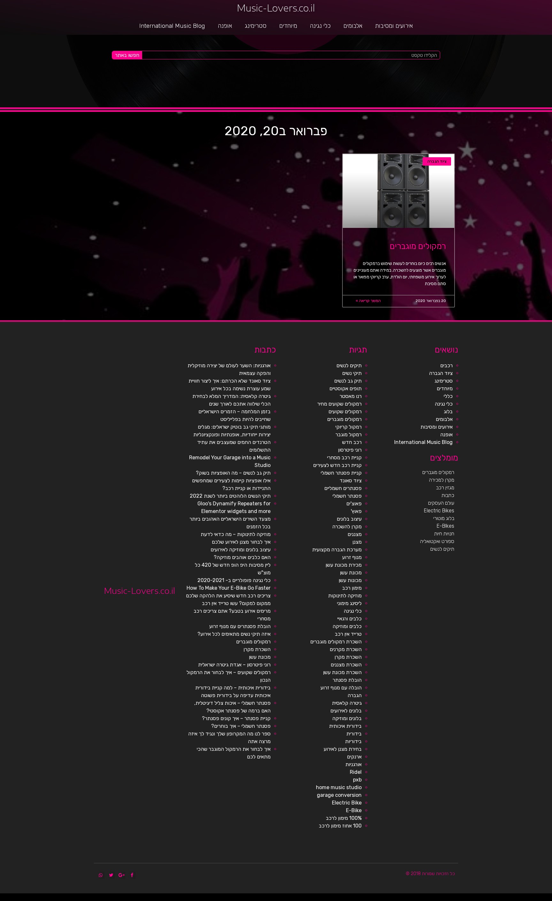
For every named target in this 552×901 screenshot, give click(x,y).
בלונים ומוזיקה (347, 718)
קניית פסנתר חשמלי (341, 473)
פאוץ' (356, 511)
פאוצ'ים (354, 504)
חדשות (456, 898)
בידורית (354, 734)
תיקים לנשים (442, 549)
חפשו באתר (127, 55)
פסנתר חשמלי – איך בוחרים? (241, 726)
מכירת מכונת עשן (344, 565)
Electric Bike (347, 803)
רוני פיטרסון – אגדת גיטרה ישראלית (234, 665)
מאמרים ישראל (467, 898)
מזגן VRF (420, 898)
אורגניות (353, 764)
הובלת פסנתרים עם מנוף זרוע (240, 626)
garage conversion (339, 795)
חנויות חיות (444, 534)
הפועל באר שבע (548, 898)
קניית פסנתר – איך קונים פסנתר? (236, 718)
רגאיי (441, 898)
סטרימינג (255, 25)
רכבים (446, 365)
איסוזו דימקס (426, 898)
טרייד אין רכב (348, 634)
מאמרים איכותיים (521, 898)
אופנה (225, 25)
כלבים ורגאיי (349, 619)
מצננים (355, 534)
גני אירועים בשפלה (480, 898)
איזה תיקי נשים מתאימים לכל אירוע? (234, 634)
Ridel (356, 772)
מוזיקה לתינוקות (345, 596)
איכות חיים (528, 898)
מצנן (357, 542)
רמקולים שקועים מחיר (339, 404)
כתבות (447, 495)
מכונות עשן (350, 580)
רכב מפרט (473, 898)
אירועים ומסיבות (394, 25)
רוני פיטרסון (350, 450)
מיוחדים (288, 25)
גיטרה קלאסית (347, 703)
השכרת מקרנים (346, 649)
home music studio (339, 787)
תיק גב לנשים (348, 381)
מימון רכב (352, 588)
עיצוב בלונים (349, 519)
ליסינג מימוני (349, 603)
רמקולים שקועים (345, 411)
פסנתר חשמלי (347, 496)
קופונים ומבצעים (540, 898)
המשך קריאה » (368, 301)
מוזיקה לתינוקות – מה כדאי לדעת (236, 534)
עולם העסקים (441, 503)
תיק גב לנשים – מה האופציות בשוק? (233, 473)
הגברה (355, 695)
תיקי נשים (352, 373)
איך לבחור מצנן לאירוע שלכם (241, 542)
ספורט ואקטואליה (437, 541)
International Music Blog (172, 25)
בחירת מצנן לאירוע (343, 749)
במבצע (444, 898)
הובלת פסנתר (347, 680)
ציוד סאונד (351, 481)
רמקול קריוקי (348, 427)
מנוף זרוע (352, 557)
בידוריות (353, 741)
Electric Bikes (439, 511)
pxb (357, 780)
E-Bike (354, 810)
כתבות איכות (500, 898)
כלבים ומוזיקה (347, 626)
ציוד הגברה (441, 373)
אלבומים (352, 25)
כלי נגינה (320, 25)
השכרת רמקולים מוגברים (336, 642)
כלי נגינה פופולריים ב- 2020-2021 (234, 580)
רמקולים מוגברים (418, 246)
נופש (402, 898)
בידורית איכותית (345, 726)
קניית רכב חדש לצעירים (337, 465)
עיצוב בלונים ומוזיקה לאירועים (241, 550)
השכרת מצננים (346, 665)
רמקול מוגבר (348, 434)
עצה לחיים (415, 898)
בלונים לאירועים (346, 711)
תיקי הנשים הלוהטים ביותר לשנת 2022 (230, 496)
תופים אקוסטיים (345, 388)
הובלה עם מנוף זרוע (341, 688)
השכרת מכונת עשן (342, 672)
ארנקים (354, 757)
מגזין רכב (445, 488)
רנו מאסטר (351, 396)
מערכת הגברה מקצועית (337, 550)
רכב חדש (352, 442)
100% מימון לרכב (344, 818)
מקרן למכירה (441, 480)
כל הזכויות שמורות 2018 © (430, 873)
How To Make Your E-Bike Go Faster (229, 588)
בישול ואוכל (514, 898)
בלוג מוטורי (443, 518)
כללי (448, 396)
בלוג (448, 411)
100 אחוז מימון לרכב (340, 826)
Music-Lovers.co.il (276, 7)
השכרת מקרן (348, 657)
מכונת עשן (351, 573)
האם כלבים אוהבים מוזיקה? (242, 557)
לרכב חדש (495, 898)
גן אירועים (398, 898)
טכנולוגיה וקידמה (488, 898)
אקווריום (437, 898)
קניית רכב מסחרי (344, 457)
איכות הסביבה (451, 898)
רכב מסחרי (461, 898)
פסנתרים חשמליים (343, 488)
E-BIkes (445, 526)
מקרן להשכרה (347, 527)
